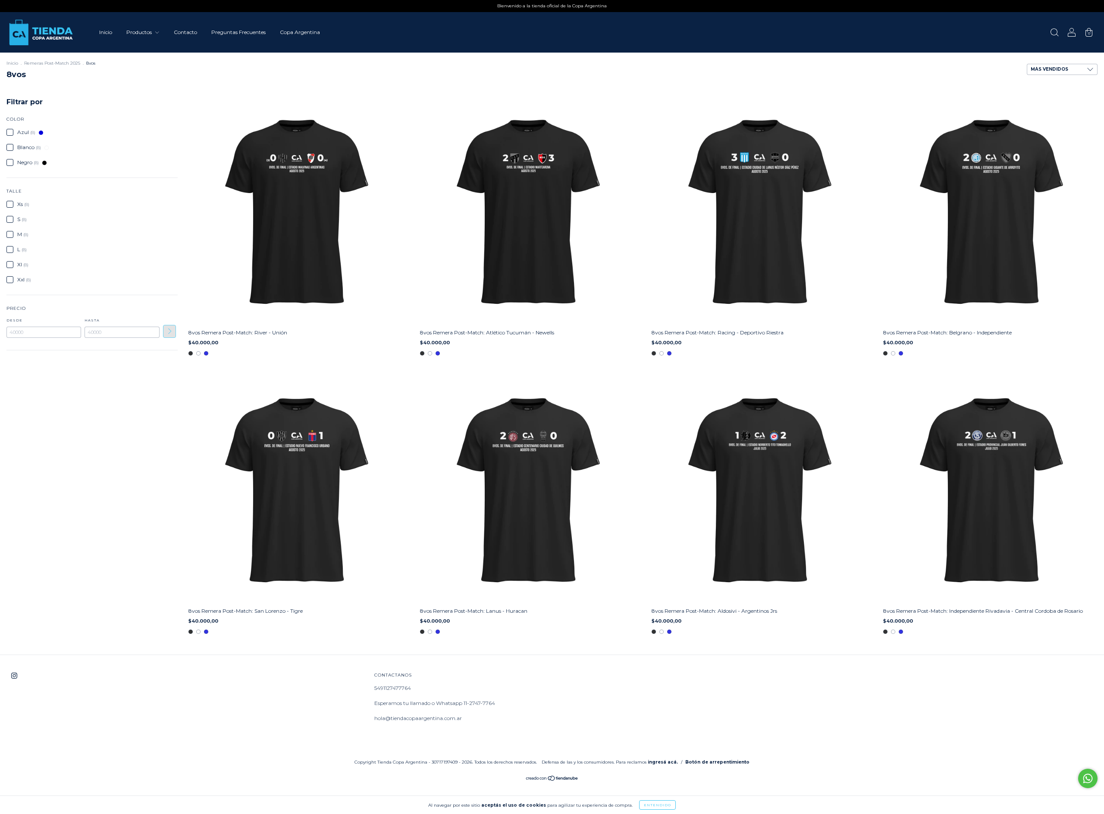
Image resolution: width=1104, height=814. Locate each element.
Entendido (657, 805)
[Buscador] (1054, 33)
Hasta (92, 320)
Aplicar (169, 331)
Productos (139, 32)
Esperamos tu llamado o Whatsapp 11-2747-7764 (434, 703)
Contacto (185, 32)
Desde (14, 320)
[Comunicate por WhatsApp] (1088, 778)
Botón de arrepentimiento (717, 762)
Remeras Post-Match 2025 (52, 63)
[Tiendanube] (552, 779)
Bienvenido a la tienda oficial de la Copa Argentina (552, 6)
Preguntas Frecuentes (238, 32)
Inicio (105, 32)
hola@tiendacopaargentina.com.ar (418, 718)
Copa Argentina (300, 32)
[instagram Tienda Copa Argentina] (14, 676)
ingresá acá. (663, 762)
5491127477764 (392, 688)
